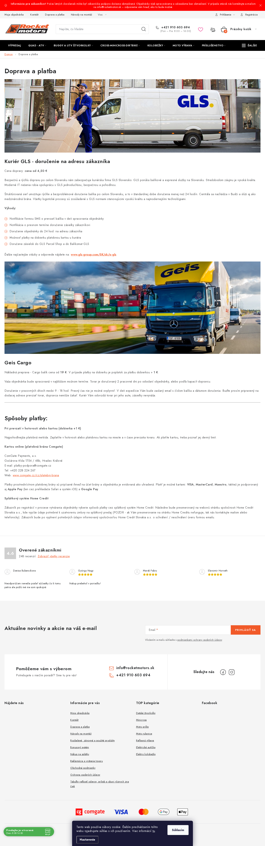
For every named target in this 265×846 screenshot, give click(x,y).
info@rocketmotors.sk (135, 668)
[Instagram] (232, 672)
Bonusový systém (79, 747)
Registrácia (251, 14)
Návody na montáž (81, 14)
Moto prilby (142, 727)
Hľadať (144, 29)
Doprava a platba (54, 14)
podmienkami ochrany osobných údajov (199, 640)
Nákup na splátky (79, 754)
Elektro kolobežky (146, 754)
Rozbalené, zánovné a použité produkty (92, 740)
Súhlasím (178, 830)
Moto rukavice (144, 733)
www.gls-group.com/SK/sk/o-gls (93, 254)
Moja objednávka (14, 14)
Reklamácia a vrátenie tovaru (86, 761)
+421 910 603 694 (175, 27)
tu (154, 831)
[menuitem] (15, 45)
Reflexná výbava (145, 740)
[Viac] (249, 45)
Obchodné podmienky (82, 768)
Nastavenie (87, 840)
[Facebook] (223, 672)
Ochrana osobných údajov (85, 775)
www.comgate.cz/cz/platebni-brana (36, 475)
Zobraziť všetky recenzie (54, 556)
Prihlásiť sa (245, 630)
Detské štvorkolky (146, 713)
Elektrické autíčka (145, 747)
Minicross (141, 720)
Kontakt (34, 14)
